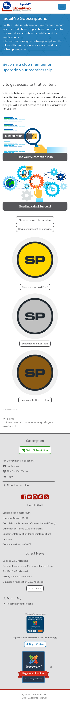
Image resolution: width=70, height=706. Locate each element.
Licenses (7, 539)
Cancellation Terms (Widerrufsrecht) (23, 528)
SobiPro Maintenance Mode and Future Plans (28, 566)
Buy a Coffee (36, 644)
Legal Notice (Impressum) (17, 512)
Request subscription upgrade (35, 228)
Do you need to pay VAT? (17, 544)
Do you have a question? (20, 460)
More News (35, 588)
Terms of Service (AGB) (15, 517)
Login (10, 476)
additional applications (53, 105)
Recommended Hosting (20, 603)
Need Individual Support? (35, 206)
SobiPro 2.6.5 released (15, 571)
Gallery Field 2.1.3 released (17, 576)
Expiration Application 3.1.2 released (23, 581)
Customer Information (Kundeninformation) (27, 533)
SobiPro (14, 409)
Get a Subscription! (36, 450)
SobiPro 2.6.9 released (15, 560)
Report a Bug (14, 598)
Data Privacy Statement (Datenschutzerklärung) (29, 523)
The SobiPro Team (17, 471)
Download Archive (18, 485)
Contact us (13, 465)
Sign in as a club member (35, 220)
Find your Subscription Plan (35, 157)
